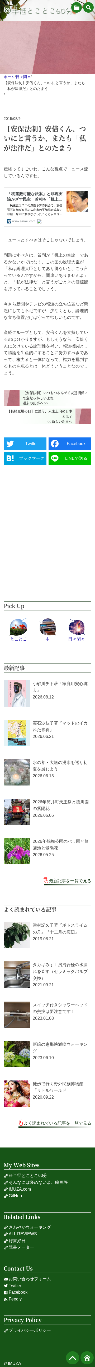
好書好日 (17, 1240)
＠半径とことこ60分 (38, 10)
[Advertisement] (47, 533)
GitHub (15, 1195)
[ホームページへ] (87, 1357)
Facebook (18, 1292)
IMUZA (14, 1363)
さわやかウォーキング (30, 1227)
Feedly (15, 1299)
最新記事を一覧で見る (70, 881)
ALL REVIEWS (23, 1234)
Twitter (15, 1285)
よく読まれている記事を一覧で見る (57, 1123)
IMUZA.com (20, 1189)
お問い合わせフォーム (30, 1279)
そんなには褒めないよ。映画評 (38, 1182)
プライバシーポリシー (30, 1330)
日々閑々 (23, 77)
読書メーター (21, 1247)
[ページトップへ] (72, 1357)
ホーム (9, 77)
